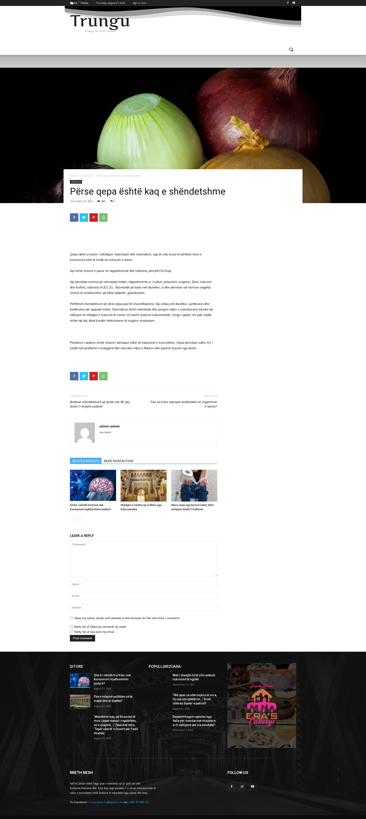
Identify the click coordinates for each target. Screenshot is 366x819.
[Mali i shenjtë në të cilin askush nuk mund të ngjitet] (159, 680)
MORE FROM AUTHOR (118, 461)
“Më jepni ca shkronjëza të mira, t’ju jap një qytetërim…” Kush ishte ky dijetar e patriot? (195, 699)
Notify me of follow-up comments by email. (100, 626)
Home (73, 175)
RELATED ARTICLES (85, 461)
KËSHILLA (86, 175)
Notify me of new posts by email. (94, 631)
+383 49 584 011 (139, 802)
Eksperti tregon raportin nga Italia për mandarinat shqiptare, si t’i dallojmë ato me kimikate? (194, 721)
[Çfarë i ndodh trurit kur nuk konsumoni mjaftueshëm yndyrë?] (93, 486)
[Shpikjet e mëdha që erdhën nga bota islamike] (144, 486)
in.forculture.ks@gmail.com (106, 802)
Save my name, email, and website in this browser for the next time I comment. (127, 618)
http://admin (105, 432)
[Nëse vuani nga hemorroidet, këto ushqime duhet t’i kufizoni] (194, 486)
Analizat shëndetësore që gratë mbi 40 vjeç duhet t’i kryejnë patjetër (100, 404)
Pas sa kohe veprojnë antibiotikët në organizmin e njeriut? (184, 404)
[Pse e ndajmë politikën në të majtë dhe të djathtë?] (80, 702)
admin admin (109, 426)
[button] (291, 50)
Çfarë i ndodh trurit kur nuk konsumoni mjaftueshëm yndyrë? (112, 679)
